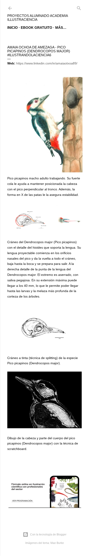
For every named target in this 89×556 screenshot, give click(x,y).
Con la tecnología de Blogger (48, 534)
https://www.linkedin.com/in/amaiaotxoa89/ (46, 63)
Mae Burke (57, 543)
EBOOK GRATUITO (36, 27)
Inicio (12, 27)
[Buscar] (79, 7)
